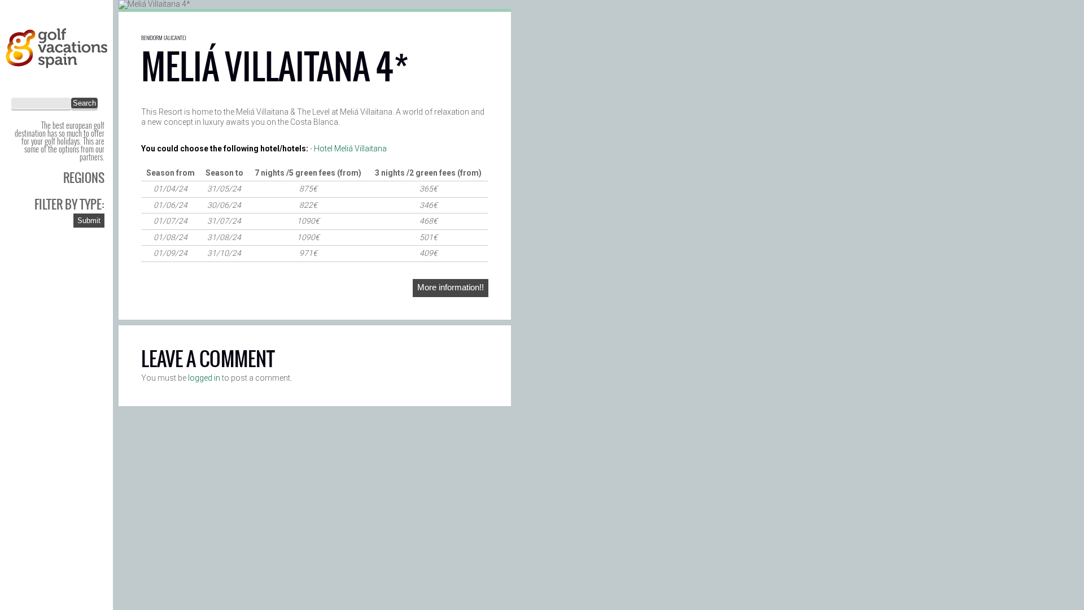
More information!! (450, 287)
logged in (204, 377)
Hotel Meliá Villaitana (350, 148)
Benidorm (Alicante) (163, 37)
